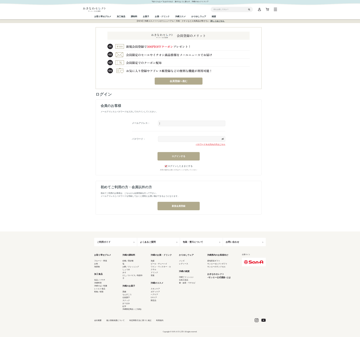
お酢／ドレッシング (130, 267)
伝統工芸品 (183, 280)
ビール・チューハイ (159, 264)
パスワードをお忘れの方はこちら (210, 144)
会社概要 (98, 320)
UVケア (154, 297)
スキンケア (155, 289)
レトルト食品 (99, 289)
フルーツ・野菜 (100, 261)
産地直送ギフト (213, 261)
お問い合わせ (232, 242)
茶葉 (152, 275)
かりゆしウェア (186, 255)
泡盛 (152, 261)
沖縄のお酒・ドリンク (161, 255)
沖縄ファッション (186, 277)
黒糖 (124, 292)
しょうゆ (126, 269)
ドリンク (154, 272)
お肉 (96, 264)
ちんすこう (127, 294)
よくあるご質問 (148, 242)
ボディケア (155, 292)
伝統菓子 (126, 297)
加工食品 (98, 274)
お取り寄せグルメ (102, 255)
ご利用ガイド (104, 242)
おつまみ (126, 303)
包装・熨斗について (193, 242)
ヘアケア (154, 294)
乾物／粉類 (98, 292)
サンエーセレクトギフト (217, 264)
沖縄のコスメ (157, 283)
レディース (183, 264)
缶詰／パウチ (99, 280)
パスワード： (138, 139)
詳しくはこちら (218, 21)
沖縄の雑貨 (184, 271)
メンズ (181, 261)
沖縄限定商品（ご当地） (132, 309)
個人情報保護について (115, 320)
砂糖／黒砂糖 (127, 261)
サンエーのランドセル (216, 267)
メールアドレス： (141, 123)
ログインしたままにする (180, 166)
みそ (124, 272)
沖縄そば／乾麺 (100, 286)
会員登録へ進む (178, 81)
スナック (126, 300)
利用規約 (159, 320)
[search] (250, 9)
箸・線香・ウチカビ (187, 283)
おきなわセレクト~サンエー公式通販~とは (219, 276)
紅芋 (124, 306)
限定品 (153, 300)
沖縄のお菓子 (128, 286)
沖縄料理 (98, 283)
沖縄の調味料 (128, 255)
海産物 (97, 267)
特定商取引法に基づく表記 (140, 320)
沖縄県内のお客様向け (217, 255)
